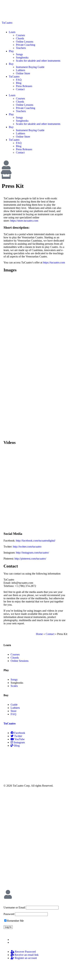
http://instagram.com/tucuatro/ (32, 552)
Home (39, 633)
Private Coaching (25, 44)
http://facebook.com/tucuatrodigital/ (35, 540)
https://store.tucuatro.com (24, 220)
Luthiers (20, 70)
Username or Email (14, 907)
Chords (20, 38)
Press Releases (24, 86)
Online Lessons (24, 41)
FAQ (19, 79)
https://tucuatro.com (54, 262)
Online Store (23, 73)
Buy (11, 63)
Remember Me (15, 920)
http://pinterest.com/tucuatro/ (30, 558)
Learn (12, 32)
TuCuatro (7, 22)
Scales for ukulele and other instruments (38, 60)
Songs (19, 54)
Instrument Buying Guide (30, 67)
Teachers (21, 47)
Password (9, 914)
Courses (20, 35)
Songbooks (22, 57)
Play (11, 51)
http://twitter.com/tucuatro (27, 546)
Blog (18, 82)
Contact (20, 89)
